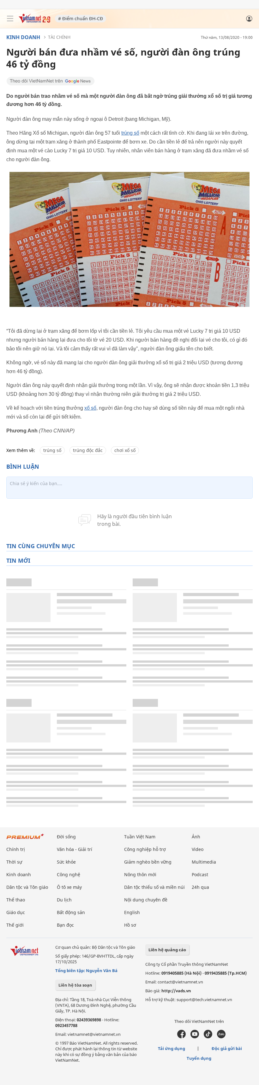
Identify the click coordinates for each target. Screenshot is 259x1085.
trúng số (130, 133)
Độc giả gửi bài (227, 1048)
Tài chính (59, 37)
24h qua (200, 887)
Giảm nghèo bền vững (148, 862)
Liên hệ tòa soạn (75, 985)
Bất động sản (71, 912)
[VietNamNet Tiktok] (208, 1037)
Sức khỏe (66, 862)
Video (197, 849)
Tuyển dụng (199, 1058)
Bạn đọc (65, 925)
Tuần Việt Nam (139, 837)
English (132, 912)
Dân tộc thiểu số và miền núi (154, 887)
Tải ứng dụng (171, 1048)
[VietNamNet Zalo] (221, 1037)
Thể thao (15, 900)
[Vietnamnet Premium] (25, 839)
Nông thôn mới (140, 874)
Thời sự (14, 862)
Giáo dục (15, 912)
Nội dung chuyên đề (145, 900)
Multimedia (204, 862)
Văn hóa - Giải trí (74, 849)
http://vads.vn (176, 991)
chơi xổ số (125, 450)
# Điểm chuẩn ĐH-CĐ (80, 18)
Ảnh (196, 837)
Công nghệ (68, 874)
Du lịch (64, 900)
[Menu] (10, 18)
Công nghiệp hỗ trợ (145, 849)
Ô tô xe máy (69, 887)
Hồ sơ (130, 925)
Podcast (200, 874)
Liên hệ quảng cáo (167, 950)
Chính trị (15, 849)
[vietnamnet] (34, 21)
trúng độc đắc (88, 450)
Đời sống (66, 837)
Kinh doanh (23, 37)
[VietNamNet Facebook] (181, 1037)
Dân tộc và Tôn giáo (27, 887)
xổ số (90, 408)
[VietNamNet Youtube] (194, 1037)
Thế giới (15, 925)
